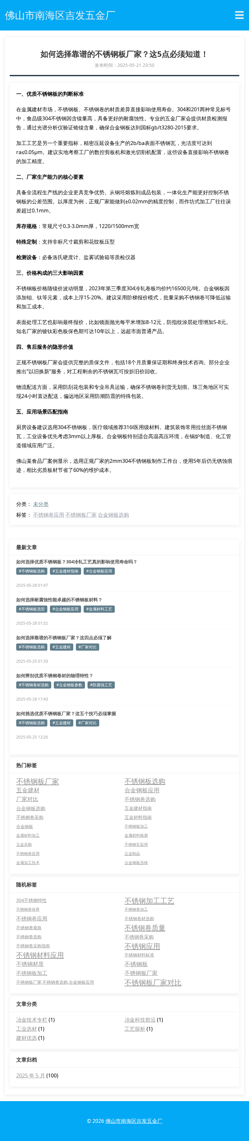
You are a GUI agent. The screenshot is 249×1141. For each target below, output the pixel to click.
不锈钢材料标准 (139, 955)
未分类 (41, 504)
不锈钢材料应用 (40, 954)
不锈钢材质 (30, 963)
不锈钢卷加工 (136, 909)
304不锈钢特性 (31, 900)
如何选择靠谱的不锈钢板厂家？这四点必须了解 (64, 637)
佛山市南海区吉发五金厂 (133, 1120)
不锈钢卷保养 (28, 909)
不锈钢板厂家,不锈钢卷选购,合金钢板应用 (55, 982)
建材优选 (26, 1037)
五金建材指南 (138, 808)
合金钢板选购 (113, 514)
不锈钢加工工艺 (149, 900)
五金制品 (132, 853)
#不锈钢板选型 (32, 609)
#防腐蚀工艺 (101, 685)
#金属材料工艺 (99, 609)
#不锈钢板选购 (32, 571)
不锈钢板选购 (144, 781)
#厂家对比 (87, 647)
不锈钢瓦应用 (136, 844)
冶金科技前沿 (140, 1019)
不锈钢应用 (142, 945)
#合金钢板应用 (99, 571)
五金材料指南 (138, 817)
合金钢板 (24, 826)
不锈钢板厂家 (81, 514)
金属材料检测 (136, 835)
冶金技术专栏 (31, 1019)
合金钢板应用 (142, 790)
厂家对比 (27, 799)
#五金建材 (62, 647)
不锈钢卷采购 (29, 817)
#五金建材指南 (65, 571)
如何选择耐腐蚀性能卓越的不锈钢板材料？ (59, 599)
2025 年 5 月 (30, 1075)
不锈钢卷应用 (48, 514)
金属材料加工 (28, 835)
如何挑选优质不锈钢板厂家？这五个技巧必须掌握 (66, 713)
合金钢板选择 (136, 862)
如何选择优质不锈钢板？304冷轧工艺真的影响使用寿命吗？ (76, 561)
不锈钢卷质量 (144, 927)
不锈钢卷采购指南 (33, 946)
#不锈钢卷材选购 (34, 685)
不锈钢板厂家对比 (153, 982)
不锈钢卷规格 (29, 928)
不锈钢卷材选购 (139, 918)
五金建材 (28, 790)
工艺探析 (134, 1028)
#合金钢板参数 (69, 685)
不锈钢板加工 (136, 826)
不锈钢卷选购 (140, 799)
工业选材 (26, 1028)
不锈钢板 (136, 964)
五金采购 (24, 844)
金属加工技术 (28, 862)
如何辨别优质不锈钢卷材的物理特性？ (54, 675)
